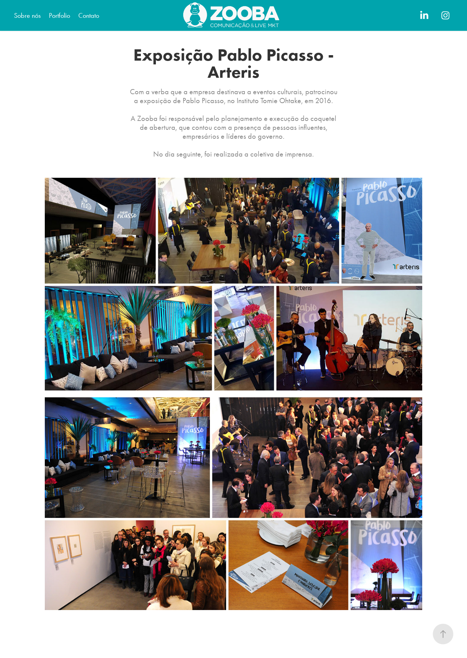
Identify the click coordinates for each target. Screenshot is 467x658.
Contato (88, 15)
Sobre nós (27, 15)
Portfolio (59, 15)
